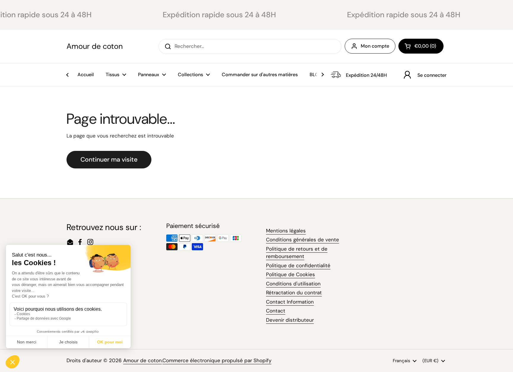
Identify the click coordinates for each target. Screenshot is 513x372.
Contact (275, 310)
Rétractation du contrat (294, 292)
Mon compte (375, 46)
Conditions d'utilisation (293, 283)
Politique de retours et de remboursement (296, 253)
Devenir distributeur (290, 320)
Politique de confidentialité (298, 265)
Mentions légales (286, 230)
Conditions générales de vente (302, 239)
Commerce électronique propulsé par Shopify (216, 360)
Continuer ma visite (108, 159)
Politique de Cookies (290, 274)
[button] (421, 46)
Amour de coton (94, 46)
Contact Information (290, 301)
